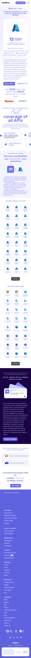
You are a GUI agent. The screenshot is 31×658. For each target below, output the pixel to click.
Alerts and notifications (11, 518)
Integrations (8, 538)
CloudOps (7, 543)
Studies (6, 585)
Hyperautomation (9, 558)
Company (7, 597)
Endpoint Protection (10, 515)
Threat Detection (9, 531)
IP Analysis (7, 526)
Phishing (6, 523)
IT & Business (8, 545)
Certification (7, 590)
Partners (6, 623)
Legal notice (7, 620)
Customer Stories (9, 587)
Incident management (10, 528)
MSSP (5, 575)
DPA (5, 605)
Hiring (5, 599)
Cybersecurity (8, 540)
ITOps (6, 567)
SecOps (6, 565)
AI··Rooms (7, 555)
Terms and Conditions (10, 610)
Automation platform (10, 552)
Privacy (6, 607)
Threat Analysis (8, 533)
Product (7, 550)
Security (6, 602)
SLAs (5, 612)
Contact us (7, 625)
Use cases (7, 510)
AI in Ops (6, 572)
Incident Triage (8, 520)
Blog (5, 615)
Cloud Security (8, 513)
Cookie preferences (9, 617)
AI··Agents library (9, 582)
